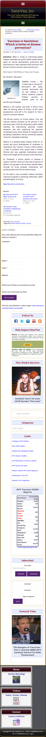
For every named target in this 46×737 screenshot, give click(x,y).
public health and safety (18, 223)
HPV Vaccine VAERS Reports (28, 490)
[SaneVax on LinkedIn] (27, 322)
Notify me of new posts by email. (14, 292)
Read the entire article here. (13, 184)
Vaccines (17, 221)
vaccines (28, 223)
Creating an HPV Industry (20, 441)
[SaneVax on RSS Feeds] (39, 322)
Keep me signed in (29, 596)
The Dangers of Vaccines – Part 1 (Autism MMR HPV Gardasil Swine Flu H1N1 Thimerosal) (27, 651)
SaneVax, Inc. (23, 10)
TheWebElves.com (36, 731)
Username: (27, 584)
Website (5, 275)
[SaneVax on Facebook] (16, 322)
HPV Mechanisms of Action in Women (24, 461)
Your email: (27, 565)
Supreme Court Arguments (20, 480)
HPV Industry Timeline (19, 456)
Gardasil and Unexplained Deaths (22, 451)
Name (5, 261)
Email (4, 268)
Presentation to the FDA (20, 475)
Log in (32, 734)
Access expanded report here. (27, 547)
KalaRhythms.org (22, 734)
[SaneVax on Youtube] (33, 322)
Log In (18, 601)
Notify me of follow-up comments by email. (18, 285)
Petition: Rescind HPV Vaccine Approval (25, 470)
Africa (12, 221)
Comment (6, 242)
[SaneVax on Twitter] (21, 322)
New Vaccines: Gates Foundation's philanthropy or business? (12, 209)
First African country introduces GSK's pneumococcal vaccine (30, 197)
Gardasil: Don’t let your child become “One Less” (28, 399)
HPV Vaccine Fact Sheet (19, 466)
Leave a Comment (28, 52)
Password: (27, 590)
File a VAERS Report (18, 446)
